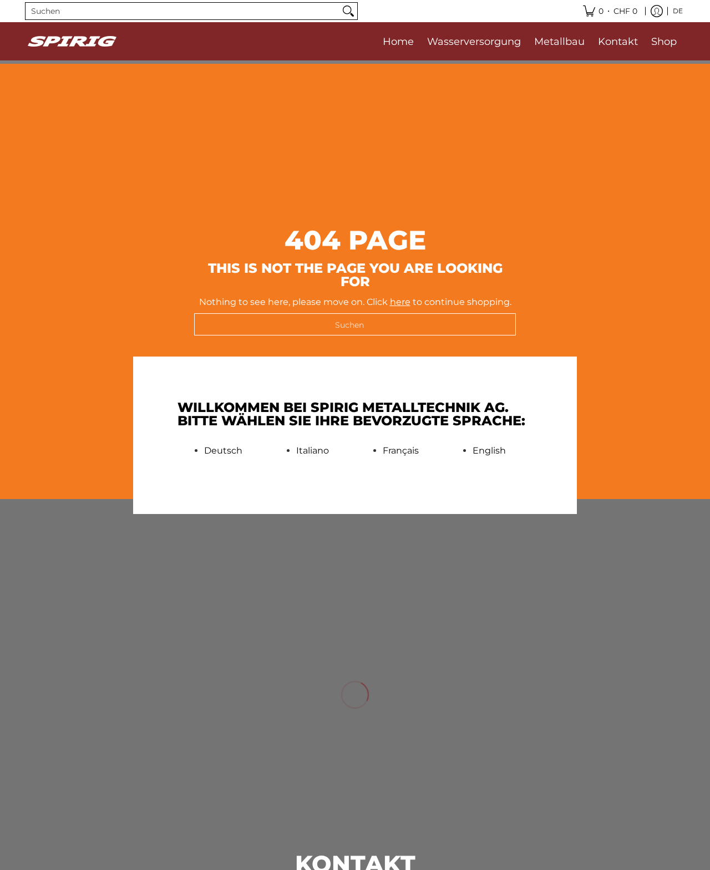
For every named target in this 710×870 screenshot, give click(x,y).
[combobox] (182, 11)
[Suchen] (348, 11)
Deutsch (223, 451)
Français (401, 451)
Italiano (312, 451)
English (489, 451)
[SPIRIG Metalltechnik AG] (72, 41)
